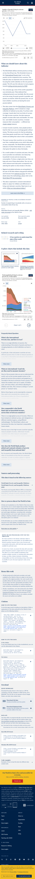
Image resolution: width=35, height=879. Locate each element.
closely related (7, 124)
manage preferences (23, 871)
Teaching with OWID (6, 838)
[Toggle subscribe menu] (32, 2)
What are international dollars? (16, 188)
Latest (3, 831)
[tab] (3, 18)
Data (2, 819)
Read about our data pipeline (8, 528)
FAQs (23, 800)
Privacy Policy (13, 871)
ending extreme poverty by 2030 (17, 86)
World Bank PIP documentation (12, 178)
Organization (21, 819)
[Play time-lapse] (3, 48)
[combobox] (28, 3)
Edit (28, 18)
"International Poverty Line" (13, 75)
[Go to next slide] (29, 325)
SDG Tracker (4, 834)
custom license (15, 796)
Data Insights (4, 823)
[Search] (28, 3)
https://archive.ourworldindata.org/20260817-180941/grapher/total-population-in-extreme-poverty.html (14, 627)
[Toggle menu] (3, 2)
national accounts (19, 173)
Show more (6, 364)
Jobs (19, 830)
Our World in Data (17, 2)
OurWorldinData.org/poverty (8, 57)
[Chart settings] (31, 283)
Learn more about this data (8, 51)
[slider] (11, 48)
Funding (20, 823)
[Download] (24, 57)
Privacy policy (4, 864)
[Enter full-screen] (31, 57)
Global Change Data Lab (25, 787)
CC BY (16, 57)
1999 (7, 48)
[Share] (28, 57)
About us (20, 816)
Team (19, 826)
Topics (3, 816)
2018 (30, 48)
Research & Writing (6, 845)
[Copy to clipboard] (29, 615)
